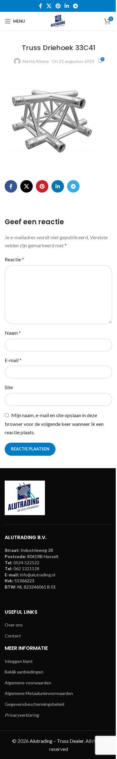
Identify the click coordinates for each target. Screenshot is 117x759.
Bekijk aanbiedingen (24, 671)
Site (9, 387)
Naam (13, 333)
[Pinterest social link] (57, 6)
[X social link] (48, 6)
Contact (13, 635)
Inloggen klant (19, 661)
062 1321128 (26, 568)
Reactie (14, 259)
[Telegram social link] (75, 6)
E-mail (13, 360)
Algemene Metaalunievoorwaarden (39, 693)
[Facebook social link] (40, 6)
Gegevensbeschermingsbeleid (34, 704)
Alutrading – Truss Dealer (57, 741)
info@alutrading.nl (37, 574)
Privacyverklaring (22, 715)
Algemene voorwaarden (28, 682)
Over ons (14, 624)
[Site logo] (58, 20)
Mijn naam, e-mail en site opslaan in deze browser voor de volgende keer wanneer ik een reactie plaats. (54, 423)
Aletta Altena (35, 61)
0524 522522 (26, 562)
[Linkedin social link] (67, 6)
